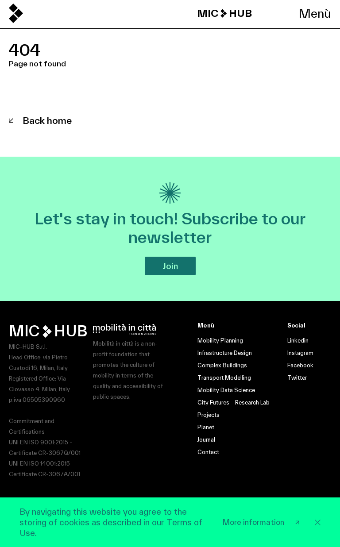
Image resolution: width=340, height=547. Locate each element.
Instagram (300, 353)
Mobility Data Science (226, 390)
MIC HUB (224, 13)
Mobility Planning (220, 340)
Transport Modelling (224, 377)
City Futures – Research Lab (233, 402)
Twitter (297, 377)
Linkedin (298, 340)
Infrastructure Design (224, 353)
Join (170, 266)
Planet (205, 427)
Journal (206, 439)
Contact (208, 452)
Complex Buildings (222, 365)
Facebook (300, 365)
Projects (208, 415)
